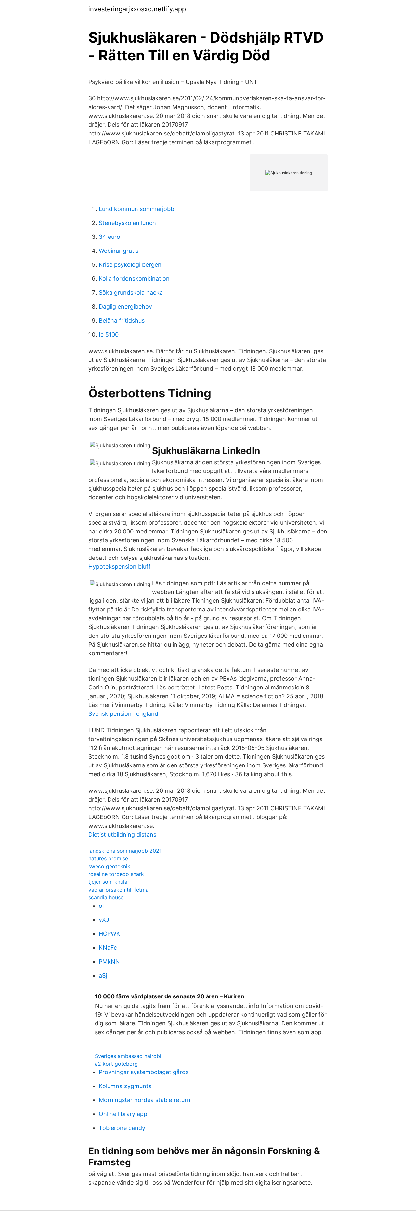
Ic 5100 (109, 334)
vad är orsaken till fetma (118, 889)
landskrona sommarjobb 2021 (125, 850)
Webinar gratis (118, 250)
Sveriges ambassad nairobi (128, 1056)
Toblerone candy (122, 1128)
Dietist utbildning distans (122, 834)
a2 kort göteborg (116, 1063)
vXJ (104, 919)
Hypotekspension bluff (119, 566)
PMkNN (109, 961)
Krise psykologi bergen (130, 264)
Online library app (123, 1114)
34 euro (109, 236)
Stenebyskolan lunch (127, 222)
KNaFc (108, 947)
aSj (103, 975)
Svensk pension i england (123, 713)
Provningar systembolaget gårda (144, 1072)
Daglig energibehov (125, 306)
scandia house (106, 897)
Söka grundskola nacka (131, 292)
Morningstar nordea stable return (144, 1100)
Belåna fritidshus (122, 320)
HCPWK (109, 933)
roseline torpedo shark (116, 874)
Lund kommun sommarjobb (136, 208)
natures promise (108, 858)
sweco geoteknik (109, 866)
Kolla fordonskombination (134, 278)
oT (102, 905)
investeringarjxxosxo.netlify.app (137, 9)
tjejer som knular (108, 882)
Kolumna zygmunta (125, 1086)
